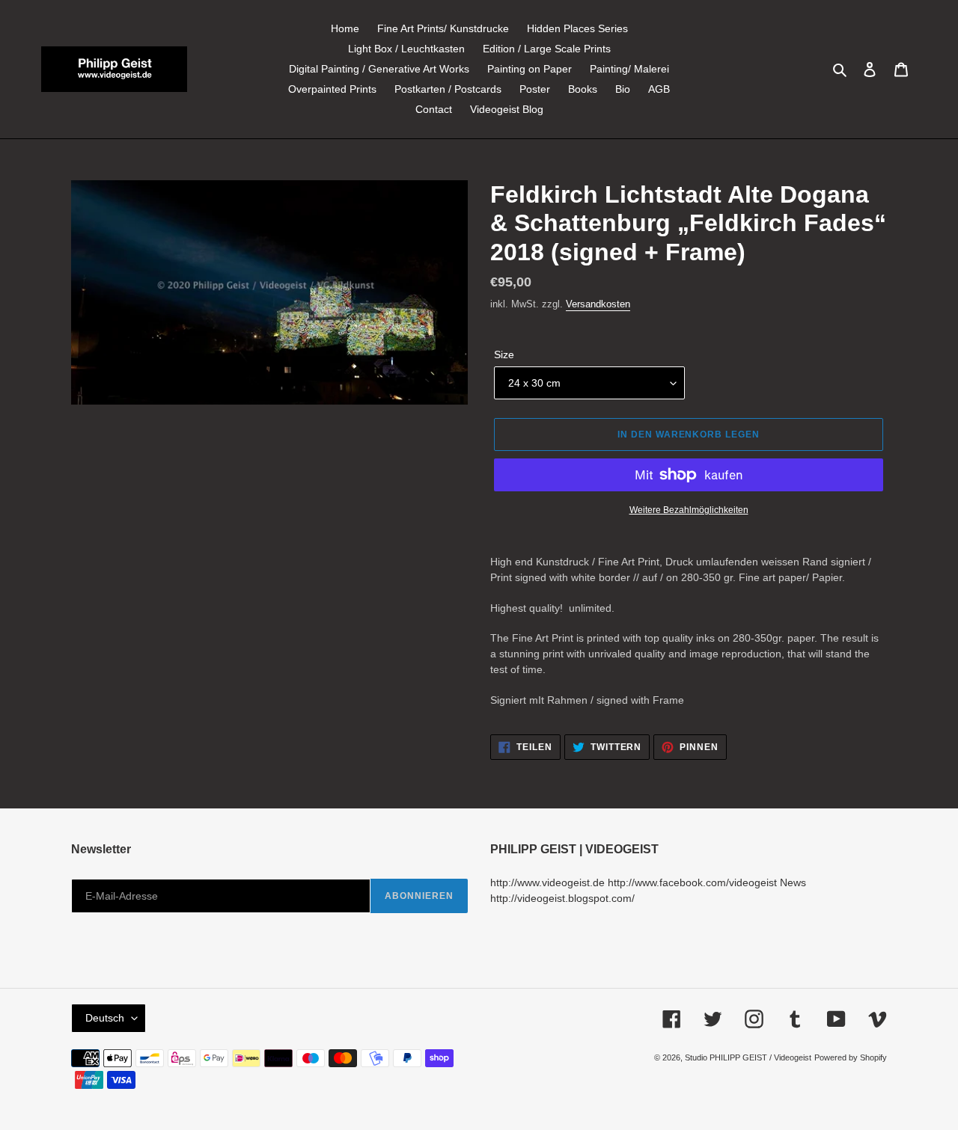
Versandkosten (598, 304)
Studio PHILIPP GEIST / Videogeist (748, 1057)
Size (504, 354)
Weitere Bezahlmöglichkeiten (688, 510)
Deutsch (104, 1018)
